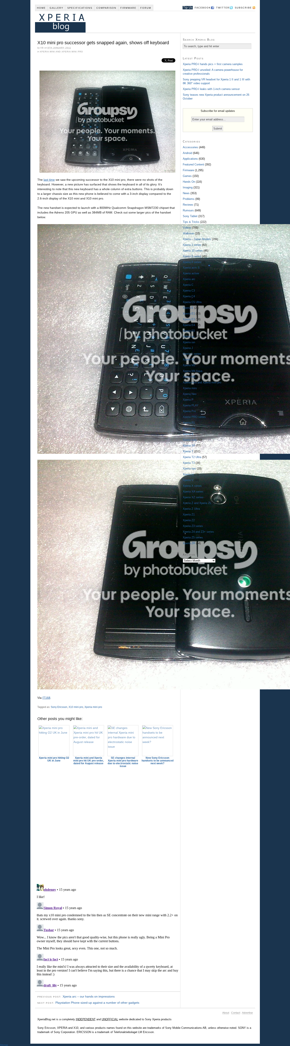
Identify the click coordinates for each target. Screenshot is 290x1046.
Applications (190, 158)
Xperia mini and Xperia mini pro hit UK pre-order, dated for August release (88, 760)
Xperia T (188, 451)
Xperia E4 (189, 325)
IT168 (46, 697)
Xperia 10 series (193, 250)
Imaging (188, 187)
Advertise (247, 1012)
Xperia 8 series (192, 262)
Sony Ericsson (59, 707)
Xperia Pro (189, 411)
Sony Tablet (190, 216)
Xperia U (188, 474)
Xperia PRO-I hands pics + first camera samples (213, 64)
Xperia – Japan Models (197, 239)
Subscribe (243, 7)
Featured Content (193, 164)
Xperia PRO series (194, 416)
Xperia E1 (189, 313)
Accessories (190, 147)
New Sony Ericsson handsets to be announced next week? (157, 760)
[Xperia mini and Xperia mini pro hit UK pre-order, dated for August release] (88, 740)
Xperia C (188, 284)
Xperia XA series (193, 491)
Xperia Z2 (189, 520)
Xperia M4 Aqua (192, 371)
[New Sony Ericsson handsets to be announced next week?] (157, 740)
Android (187, 153)
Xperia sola (190, 439)
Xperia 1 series (192, 244)
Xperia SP (189, 445)
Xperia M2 (189, 365)
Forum (145, 8)
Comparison (106, 8)
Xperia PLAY (190, 405)
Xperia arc (189, 279)
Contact (235, 1012)
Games (187, 176)
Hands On (189, 181)
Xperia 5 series (192, 256)
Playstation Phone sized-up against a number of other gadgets (97, 1002)
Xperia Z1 (189, 514)
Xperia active (191, 273)
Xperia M (188, 359)
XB (42, 48)
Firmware (128, 8)
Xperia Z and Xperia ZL (197, 503)
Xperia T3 (189, 462)
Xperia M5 (189, 376)
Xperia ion (189, 342)
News (186, 193)
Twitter (222, 7)
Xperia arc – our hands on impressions (89, 996)
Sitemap (4, 1045)
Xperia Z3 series (193, 526)
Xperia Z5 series (193, 537)
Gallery (56, 8)
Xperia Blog (139, 22)
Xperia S (188, 434)
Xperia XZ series (193, 497)
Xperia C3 (189, 290)
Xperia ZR (189, 543)
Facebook (203, 7)
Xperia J (188, 348)
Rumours (188, 210)
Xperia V (188, 480)
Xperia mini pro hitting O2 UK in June (54, 759)
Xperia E (188, 307)
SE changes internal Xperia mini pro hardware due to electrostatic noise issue (123, 762)
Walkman (188, 233)
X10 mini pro (76, 707)
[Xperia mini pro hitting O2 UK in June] (54, 740)
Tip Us (186, 8)
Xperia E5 (189, 330)
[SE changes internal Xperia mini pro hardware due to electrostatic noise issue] (123, 740)
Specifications (79, 8)
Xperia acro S (191, 267)
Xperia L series (192, 353)
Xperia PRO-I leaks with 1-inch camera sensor (211, 89)
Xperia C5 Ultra (192, 302)
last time (49, 179)
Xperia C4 (189, 296)
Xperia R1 (189, 422)
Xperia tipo (189, 468)
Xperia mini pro (93, 707)
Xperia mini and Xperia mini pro (61, 51)
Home (41, 8)
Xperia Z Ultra (191, 508)
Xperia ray (189, 428)
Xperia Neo (189, 394)
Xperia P (188, 399)
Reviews (188, 204)
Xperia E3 (189, 319)
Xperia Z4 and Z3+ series (198, 531)
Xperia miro (190, 388)
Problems (188, 199)
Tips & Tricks (191, 221)
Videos (187, 227)
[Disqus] (107, 824)
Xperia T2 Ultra (192, 457)
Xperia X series (192, 485)
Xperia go (188, 336)
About (225, 1012)
